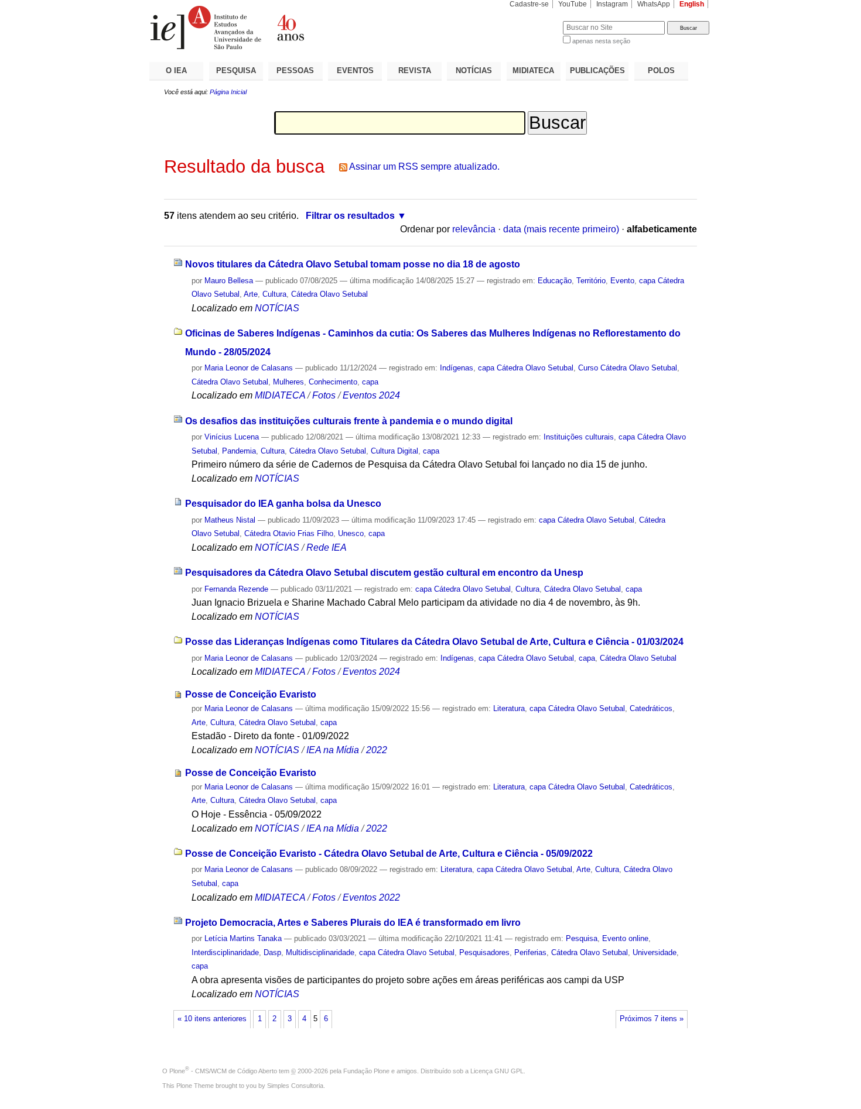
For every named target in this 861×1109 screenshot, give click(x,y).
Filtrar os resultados (350, 216)
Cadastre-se (529, 4)
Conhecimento (333, 381)
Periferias (530, 952)
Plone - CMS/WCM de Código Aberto (223, 1070)
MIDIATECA (533, 70)
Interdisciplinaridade (225, 952)
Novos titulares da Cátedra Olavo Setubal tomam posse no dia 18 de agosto (352, 264)
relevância (474, 229)
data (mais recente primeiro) (561, 229)
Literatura (509, 708)
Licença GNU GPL (497, 1070)
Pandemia (239, 451)
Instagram (612, 4)
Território (591, 280)
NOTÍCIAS (474, 70)
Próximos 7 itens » (652, 1019)
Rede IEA (326, 547)
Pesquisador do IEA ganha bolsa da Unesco (283, 504)
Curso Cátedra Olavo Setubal (627, 367)
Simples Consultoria (295, 1085)
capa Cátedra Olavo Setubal (525, 367)
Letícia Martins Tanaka (243, 938)
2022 (376, 750)
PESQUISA (236, 70)
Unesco (351, 533)
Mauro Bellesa (228, 280)
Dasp (272, 952)
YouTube (572, 4)
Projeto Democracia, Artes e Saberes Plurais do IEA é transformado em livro (353, 923)
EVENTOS (355, 70)
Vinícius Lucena (231, 436)
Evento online (625, 938)
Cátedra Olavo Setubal (329, 294)
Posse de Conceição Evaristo (250, 694)
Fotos (324, 395)
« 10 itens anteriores (212, 1019)
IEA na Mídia (332, 750)
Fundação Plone (366, 1070)
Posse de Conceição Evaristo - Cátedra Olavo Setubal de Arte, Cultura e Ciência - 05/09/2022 (389, 854)
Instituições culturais (579, 436)
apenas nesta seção (601, 40)
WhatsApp (653, 4)
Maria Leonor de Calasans (248, 367)
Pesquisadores (484, 952)
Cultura (274, 294)
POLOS (661, 70)
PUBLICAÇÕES (597, 70)
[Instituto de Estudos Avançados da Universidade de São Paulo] (289, 27)
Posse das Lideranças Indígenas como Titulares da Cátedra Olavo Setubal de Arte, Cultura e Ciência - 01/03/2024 (434, 642)
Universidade (654, 952)
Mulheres (288, 381)
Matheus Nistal (229, 520)
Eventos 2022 (371, 897)
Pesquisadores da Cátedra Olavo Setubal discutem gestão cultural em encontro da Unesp (384, 573)
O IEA (176, 70)
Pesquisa (581, 938)
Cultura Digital (394, 451)
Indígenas (456, 367)
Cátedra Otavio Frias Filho (288, 533)
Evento (622, 280)
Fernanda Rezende (236, 589)
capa (370, 381)
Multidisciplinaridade (320, 952)
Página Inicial (228, 91)
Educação (555, 280)
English (691, 4)
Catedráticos (651, 708)
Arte (251, 294)
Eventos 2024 (371, 395)
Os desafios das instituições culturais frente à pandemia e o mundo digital (348, 421)
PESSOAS (295, 70)
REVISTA (414, 70)
